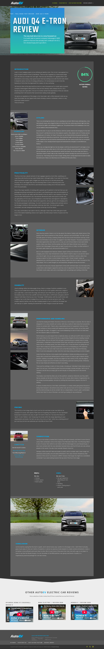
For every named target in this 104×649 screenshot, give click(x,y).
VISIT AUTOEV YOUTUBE (75, 3)
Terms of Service (41, 637)
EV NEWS (54, 3)
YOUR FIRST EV (63, 3)
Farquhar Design (55, 646)
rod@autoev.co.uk (48, 639)
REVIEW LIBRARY (87, 3)
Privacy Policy (40, 638)
